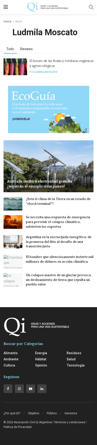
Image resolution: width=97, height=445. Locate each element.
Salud (71, 359)
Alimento (11, 353)
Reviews (26, 49)
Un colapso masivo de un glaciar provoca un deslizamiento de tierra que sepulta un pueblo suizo (58, 279)
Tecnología (76, 365)
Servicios (71, 413)
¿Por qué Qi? (12, 413)
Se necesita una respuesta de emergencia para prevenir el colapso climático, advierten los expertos (58, 221)
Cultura (9, 365)
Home (7, 21)
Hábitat (40, 359)
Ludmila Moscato (46, 72)
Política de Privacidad (18, 427)
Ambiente (11, 359)
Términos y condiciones (69, 422)
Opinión (41, 365)
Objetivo (33, 413)
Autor (18, 21)
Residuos (74, 353)
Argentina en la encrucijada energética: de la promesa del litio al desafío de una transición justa (59, 241)
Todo (10, 49)
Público (52, 413)
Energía (41, 353)
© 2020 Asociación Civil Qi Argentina (28, 422)
